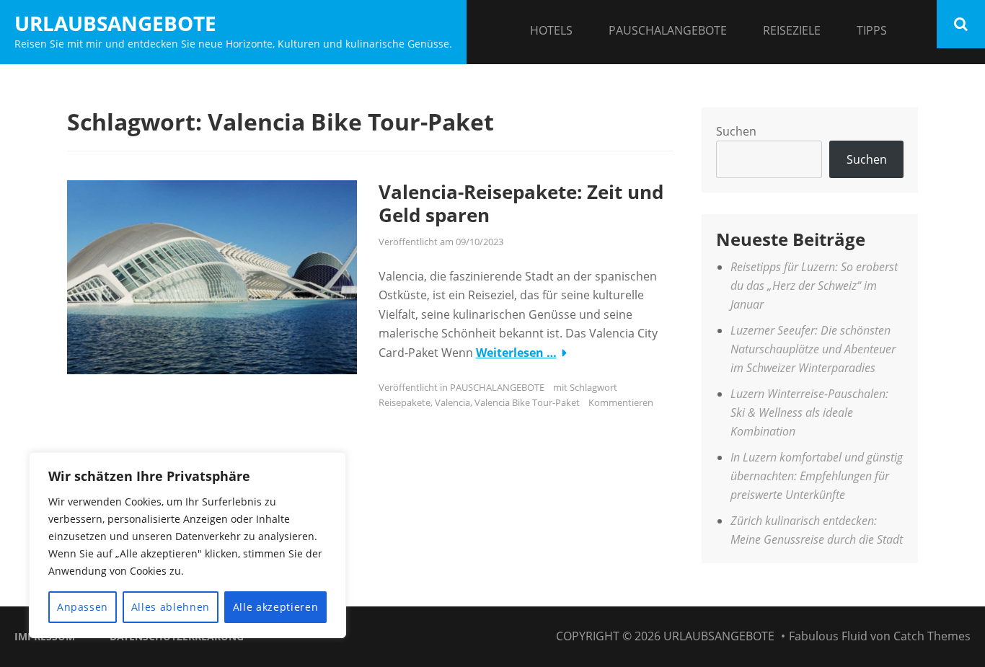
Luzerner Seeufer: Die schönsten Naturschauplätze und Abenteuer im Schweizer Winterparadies (813, 349)
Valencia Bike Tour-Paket (527, 402)
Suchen (736, 131)
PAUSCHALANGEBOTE (668, 30)
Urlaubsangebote (115, 23)
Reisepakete (404, 402)
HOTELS (551, 30)
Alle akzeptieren (276, 607)
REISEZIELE (792, 30)
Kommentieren (620, 402)
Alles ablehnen (170, 607)
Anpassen (82, 607)
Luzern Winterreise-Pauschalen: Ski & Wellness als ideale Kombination (809, 413)
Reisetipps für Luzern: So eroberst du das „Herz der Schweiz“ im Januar (814, 286)
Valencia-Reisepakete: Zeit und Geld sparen (521, 204)
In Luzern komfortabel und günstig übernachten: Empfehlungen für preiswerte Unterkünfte (816, 476)
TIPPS (872, 30)
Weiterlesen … (516, 353)
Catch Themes (932, 636)
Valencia (452, 402)
